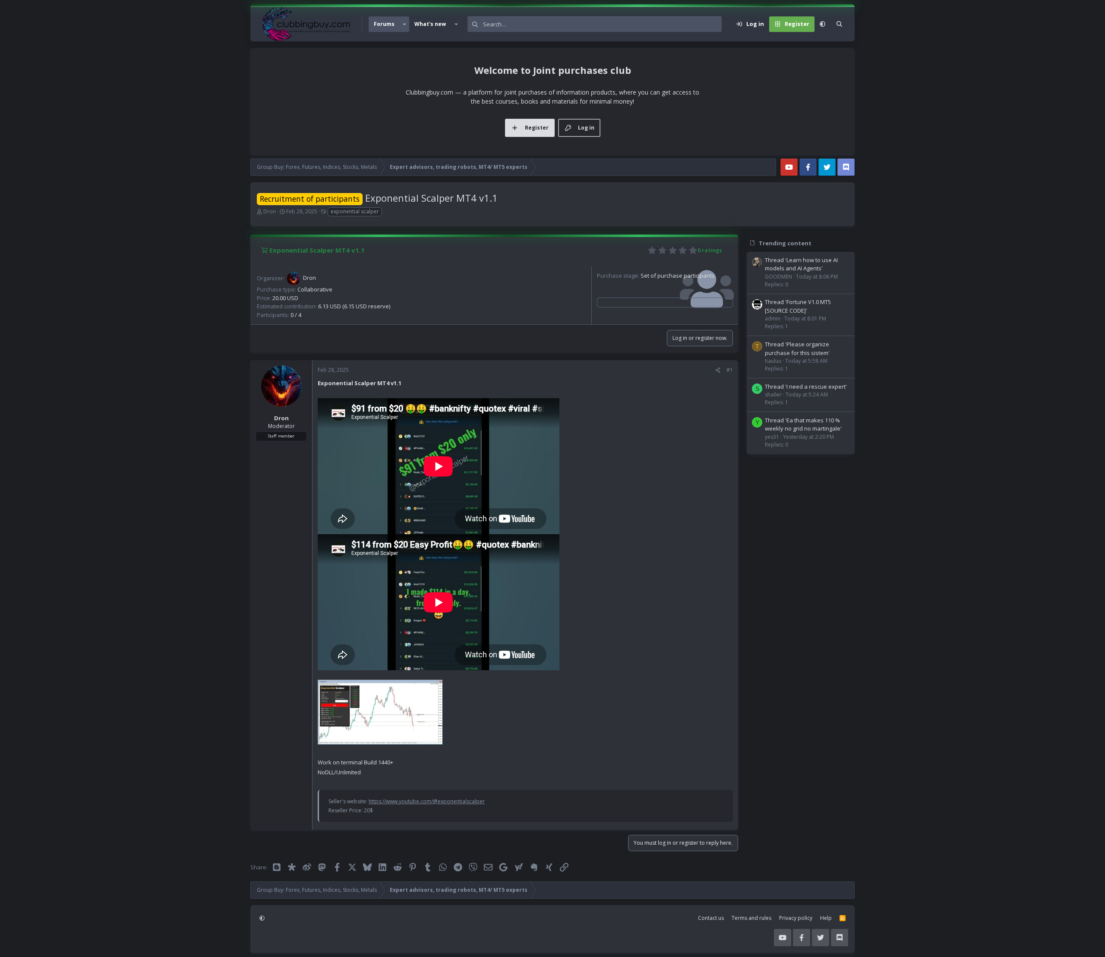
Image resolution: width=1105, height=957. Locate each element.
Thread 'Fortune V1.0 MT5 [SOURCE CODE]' (798, 306)
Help (826, 918)
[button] (404, 24)
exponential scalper (355, 211)
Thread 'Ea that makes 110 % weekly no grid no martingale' (803, 424)
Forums (384, 24)
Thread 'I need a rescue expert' (806, 386)
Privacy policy (795, 918)
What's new (430, 24)
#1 (729, 370)
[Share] (717, 370)
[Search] (839, 24)
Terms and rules (751, 918)
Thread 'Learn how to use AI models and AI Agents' (801, 264)
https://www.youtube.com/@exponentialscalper (427, 801)
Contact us (711, 918)
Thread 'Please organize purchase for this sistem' (797, 348)
